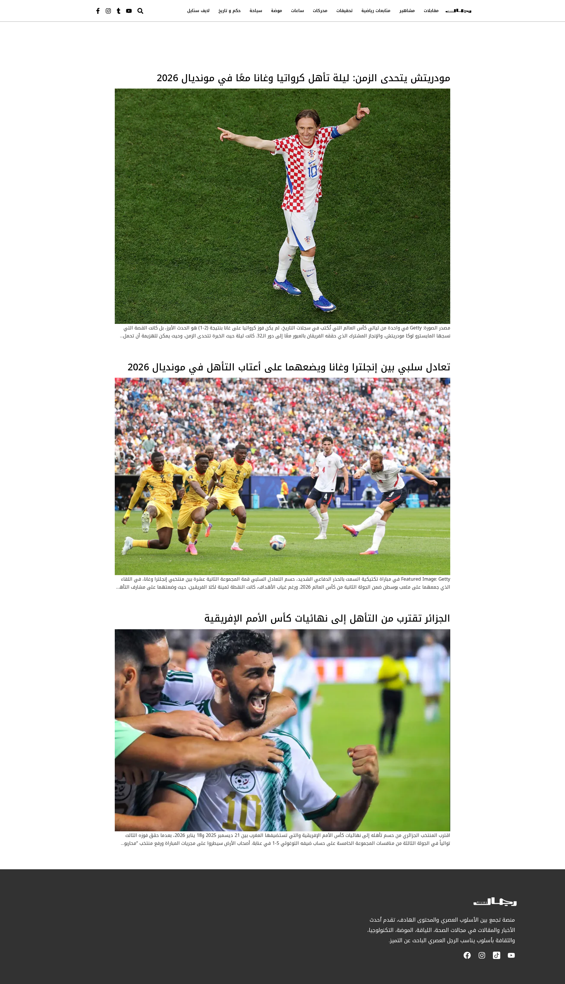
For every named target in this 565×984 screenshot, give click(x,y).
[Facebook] (467, 955)
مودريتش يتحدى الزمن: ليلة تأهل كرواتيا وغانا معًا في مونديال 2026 (303, 78)
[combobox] (153, 10)
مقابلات (431, 11)
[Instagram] (108, 11)
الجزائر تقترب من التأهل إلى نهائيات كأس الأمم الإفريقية (327, 618)
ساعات (297, 11)
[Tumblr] (119, 11)
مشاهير (407, 11)
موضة (276, 11)
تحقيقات (344, 11)
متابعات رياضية (375, 11)
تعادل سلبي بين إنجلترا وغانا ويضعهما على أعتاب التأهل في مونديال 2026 (289, 367)
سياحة (256, 11)
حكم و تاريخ (229, 11)
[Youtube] (129, 11)
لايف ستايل (198, 11)
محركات (320, 11)
